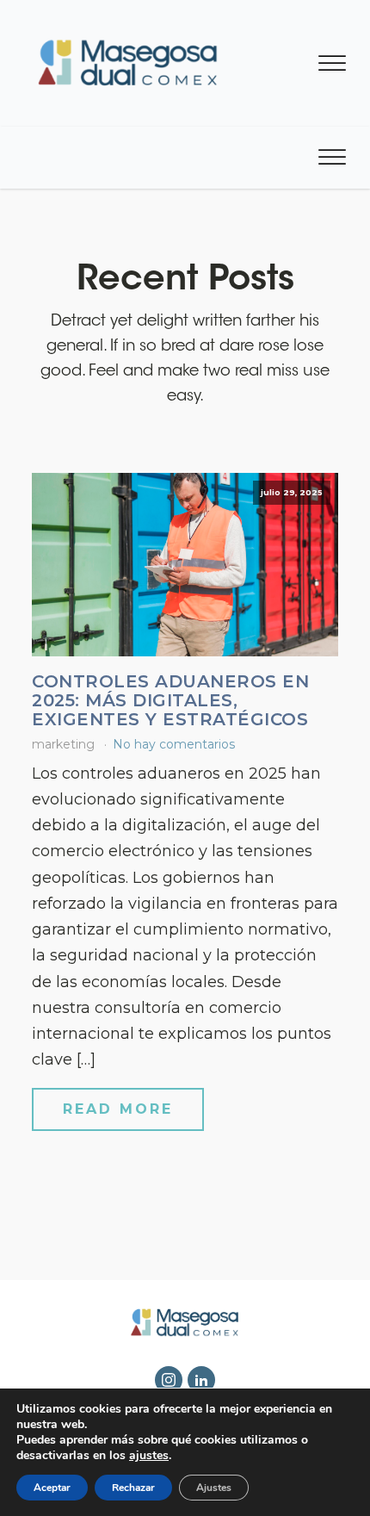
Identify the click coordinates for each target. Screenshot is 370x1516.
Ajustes (213, 1487)
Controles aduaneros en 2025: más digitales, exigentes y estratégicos (170, 700)
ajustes (149, 1455)
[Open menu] (332, 63)
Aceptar (52, 1487)
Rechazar (133, 1487)
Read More (118, 1109)
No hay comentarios (174, 744)
